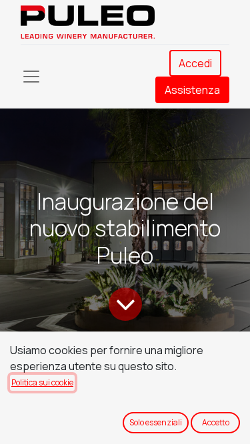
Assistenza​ (192, 90)
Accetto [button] (215, 422)
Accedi (195, 63)
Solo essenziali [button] (155, 422)
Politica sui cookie (42, 382)
